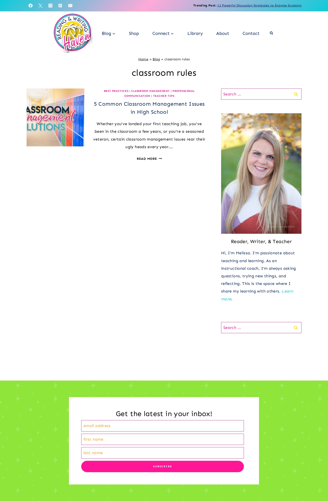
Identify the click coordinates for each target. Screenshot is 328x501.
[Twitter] (40, 6)
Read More (149, 159)
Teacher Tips (163, 95)
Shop (134, 33)
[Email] (70, 6)
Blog (156, 59)
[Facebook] (31, 6)
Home (143, 59)
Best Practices (116, 91)
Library (195, 33)
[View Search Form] (271, 33)
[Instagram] (50, 6)
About (222, 33)
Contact (251, 33)
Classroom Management (150, 91)
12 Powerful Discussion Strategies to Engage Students (259, 5)
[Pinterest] (60, 6)
